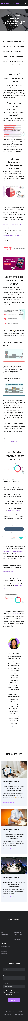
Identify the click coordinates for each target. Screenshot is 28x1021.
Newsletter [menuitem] (4, 951)
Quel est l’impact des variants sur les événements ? (14, 54)
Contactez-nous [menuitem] (18, 934)
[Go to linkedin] (15, 727)
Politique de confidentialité (13, 510)
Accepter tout (14, 529)
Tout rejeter (14, 533)
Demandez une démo (8, 571)
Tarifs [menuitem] (15, 937)
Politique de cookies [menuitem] (18, 1014)
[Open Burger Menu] (25, 3)
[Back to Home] (10, 3)
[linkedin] (13, 922)
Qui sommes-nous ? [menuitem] (6, 946)
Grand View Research (15, 613)
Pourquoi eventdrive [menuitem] (6, 949)
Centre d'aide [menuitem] (4, 934)
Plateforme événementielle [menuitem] (5, 954)
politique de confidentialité (13, 992)
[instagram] (15, 922)
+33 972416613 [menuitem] (17, 939)
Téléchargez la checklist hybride (11, 441)
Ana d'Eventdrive (7, 15)
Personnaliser (14, 525)
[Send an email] (12, 727)
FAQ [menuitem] (2, 932)
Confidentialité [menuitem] (7, 1016)
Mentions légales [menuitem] (7, 1014)
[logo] (14, 919)
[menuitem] (7, 929)
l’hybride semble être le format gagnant (12, 235)
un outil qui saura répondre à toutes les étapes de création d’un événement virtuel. (14, 587)
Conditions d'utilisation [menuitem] (19, 1016)
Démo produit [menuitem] (17, 932)
